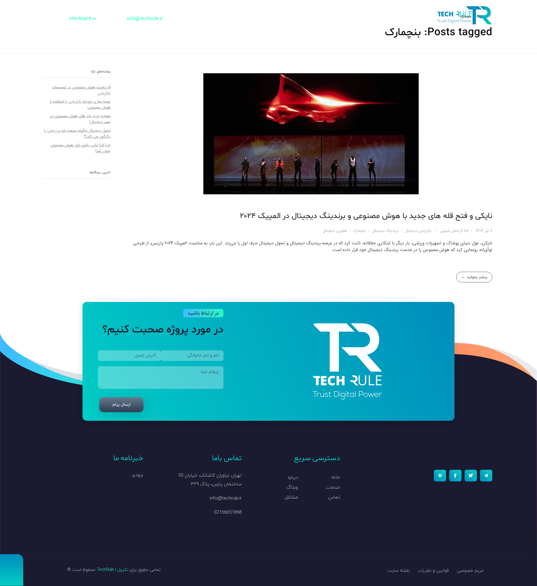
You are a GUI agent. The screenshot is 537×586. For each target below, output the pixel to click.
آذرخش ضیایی (451, 231)
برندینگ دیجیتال (385, 231)
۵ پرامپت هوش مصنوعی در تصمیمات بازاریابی (81, 90)
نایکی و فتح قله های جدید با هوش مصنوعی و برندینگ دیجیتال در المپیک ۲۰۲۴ (366, 216)
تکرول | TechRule (112, 570)
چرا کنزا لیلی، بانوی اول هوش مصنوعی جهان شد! (80, 148)
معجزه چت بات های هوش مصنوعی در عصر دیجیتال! (80, 119)
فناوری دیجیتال (335, 231)
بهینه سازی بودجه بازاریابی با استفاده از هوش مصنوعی (80, 104)
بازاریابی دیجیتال (418, 231)
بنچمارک (359, 231)
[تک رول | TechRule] (464, 15)
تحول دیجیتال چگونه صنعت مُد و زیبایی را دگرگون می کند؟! (77, 133)
